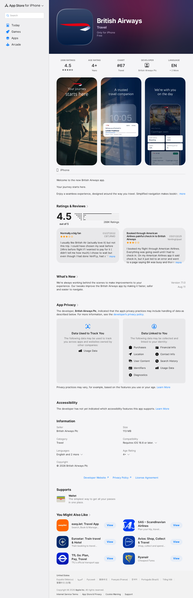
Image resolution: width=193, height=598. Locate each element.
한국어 (134, 580)
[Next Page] (189, 65)
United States (63, 575)
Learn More (163, 387)
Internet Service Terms (67, 594)
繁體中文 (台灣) (64, 583)
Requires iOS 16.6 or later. (138, 442)
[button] (24, 25)
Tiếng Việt (167, 580)
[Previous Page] (52, 65)
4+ (124, 454)
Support (129, 594)
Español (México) (65, 580)
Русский (91, 580)
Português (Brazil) (150, 580)
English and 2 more (68, 454)
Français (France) (119, 580)
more (182, 193)
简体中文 (103, 580)
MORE (112, 256)
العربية (80, 580)
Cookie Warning (113, 594)
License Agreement (146, 477)
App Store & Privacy (92, 594)
